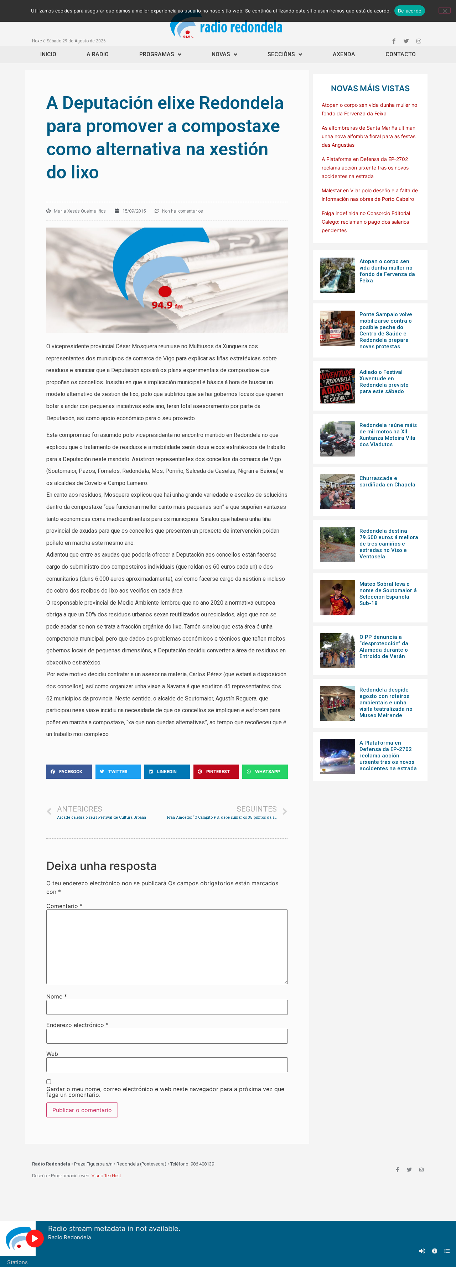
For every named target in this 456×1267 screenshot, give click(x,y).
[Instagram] (418, 41)
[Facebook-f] (393, 41)
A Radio (98, 54)
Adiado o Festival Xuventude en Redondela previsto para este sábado (384, 382)
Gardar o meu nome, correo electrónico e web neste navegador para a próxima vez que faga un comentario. (165, 1091)
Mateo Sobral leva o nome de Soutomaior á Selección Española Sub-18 (388, 593)
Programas (156, 54)
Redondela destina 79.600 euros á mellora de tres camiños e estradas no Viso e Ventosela (388, 544)
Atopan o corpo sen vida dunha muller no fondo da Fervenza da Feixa (387, 271)
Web (52, 1054)
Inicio (48, 54)
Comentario (64, 906)
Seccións (281, 54)
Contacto (400, 54)
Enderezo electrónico (77, 1025)
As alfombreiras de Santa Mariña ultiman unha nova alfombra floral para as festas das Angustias (368, 136)
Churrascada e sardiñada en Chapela (387, 481)
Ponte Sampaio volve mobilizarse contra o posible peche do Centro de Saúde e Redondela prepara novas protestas (385, 330)
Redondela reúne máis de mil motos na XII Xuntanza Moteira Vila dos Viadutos (388, 435)
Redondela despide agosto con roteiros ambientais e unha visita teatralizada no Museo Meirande (386, 703)
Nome (56, 996)
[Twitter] (406, 41)
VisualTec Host (106, 1175)
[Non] (445, 10)
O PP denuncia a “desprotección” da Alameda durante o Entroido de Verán (383, 646)
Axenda (344, 54)
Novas (221, 54)
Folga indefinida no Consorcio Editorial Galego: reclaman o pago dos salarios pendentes (366, 221)
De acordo (409, 11)
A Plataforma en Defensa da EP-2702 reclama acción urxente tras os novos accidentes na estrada (365, 167)
